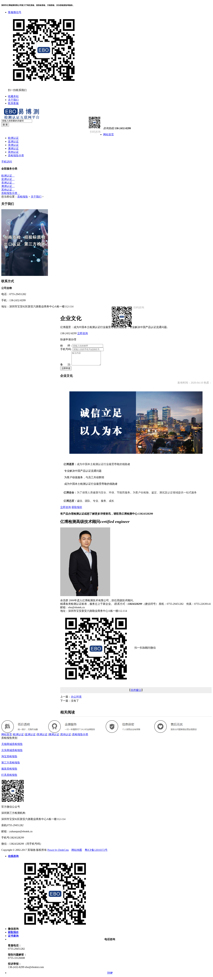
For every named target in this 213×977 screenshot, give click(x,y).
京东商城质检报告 (12, 750)
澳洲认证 (13, 148)
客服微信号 (14, 12)
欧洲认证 (13, 138)
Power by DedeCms (58, 849)
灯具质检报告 (9, 774)
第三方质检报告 (10, 762)
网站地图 (76, 849)
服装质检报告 (9, 768)
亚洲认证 (13, 141)
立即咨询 (82, 333)
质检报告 (22, 196)
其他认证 (13, 152)
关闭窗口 (136, 690)
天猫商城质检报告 (12, 744)
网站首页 (108, 134)
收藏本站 (13, 96)
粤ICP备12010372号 (96, 849)
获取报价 (77, 507)
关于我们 (13, 99)
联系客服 (13, 103)
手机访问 (6, 161)
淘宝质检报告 (9, 756)
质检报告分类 (16, 155)
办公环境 (76, 696)
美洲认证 (13, 145)
